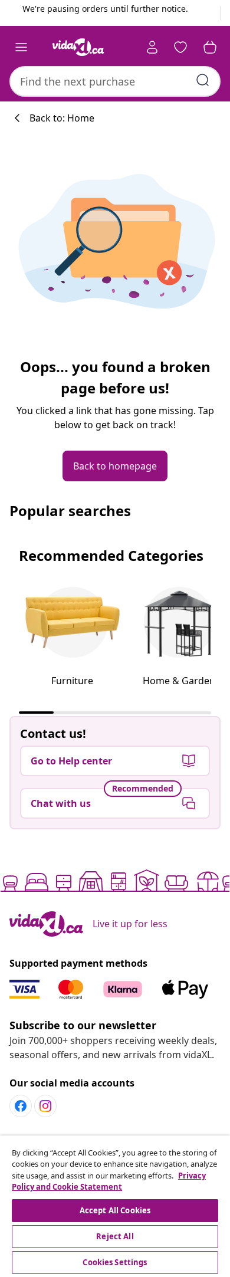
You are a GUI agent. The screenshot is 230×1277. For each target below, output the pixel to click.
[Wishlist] (180, 47)
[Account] (152, 47)
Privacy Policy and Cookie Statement (109, 1181)
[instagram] (45, 1106)
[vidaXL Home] (78, 47)
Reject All (114, 1236)
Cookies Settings (115, 1262)
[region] (115, 1206)
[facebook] (21, 1106)
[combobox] (115, 81)
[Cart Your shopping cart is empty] (210, 47)
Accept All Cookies (115, 1210)
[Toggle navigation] (21, 47)
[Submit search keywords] (202, 80)
